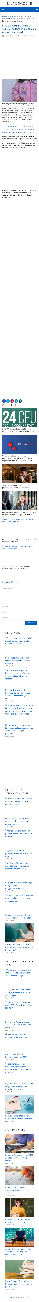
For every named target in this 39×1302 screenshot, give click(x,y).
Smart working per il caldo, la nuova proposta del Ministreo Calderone (16, 486)
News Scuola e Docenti (16, 17)
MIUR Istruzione (19, 3)
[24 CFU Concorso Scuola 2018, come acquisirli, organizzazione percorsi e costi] (19, 417)
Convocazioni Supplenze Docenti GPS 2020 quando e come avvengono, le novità (19, 513)
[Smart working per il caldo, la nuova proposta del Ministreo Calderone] (19, 473)
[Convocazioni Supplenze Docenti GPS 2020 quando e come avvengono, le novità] (19, 500)
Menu (3, 9)
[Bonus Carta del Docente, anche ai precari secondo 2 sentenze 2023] (19, 527)
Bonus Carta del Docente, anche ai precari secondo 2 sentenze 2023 (19, 540)
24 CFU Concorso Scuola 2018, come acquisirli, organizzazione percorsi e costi (18, 430)
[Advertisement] (19, 58)
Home (4, 17)
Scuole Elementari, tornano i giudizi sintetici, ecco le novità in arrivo (16, 567)
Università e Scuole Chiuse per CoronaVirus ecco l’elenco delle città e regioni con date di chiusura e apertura (17, 458)
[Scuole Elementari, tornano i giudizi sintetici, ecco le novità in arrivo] (19, 554)
